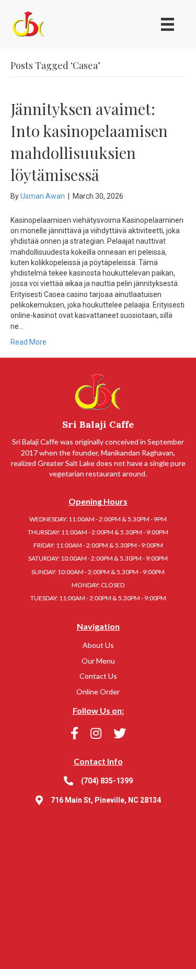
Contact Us (98, 675)
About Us (98, 645)
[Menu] (167, 24)
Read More (28, 342)
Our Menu (98, 660)
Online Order (98, 691)
